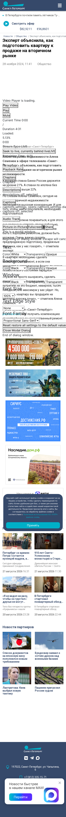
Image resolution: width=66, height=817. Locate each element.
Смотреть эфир (23, 23)
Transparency (35, 254)
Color (6, 254)
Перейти (20, 797)
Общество (44, 64)
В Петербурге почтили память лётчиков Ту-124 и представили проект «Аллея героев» (34, 15)
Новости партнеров (18, 627)
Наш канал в (25, 494)
